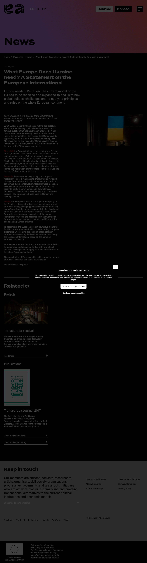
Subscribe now (46, 288)
